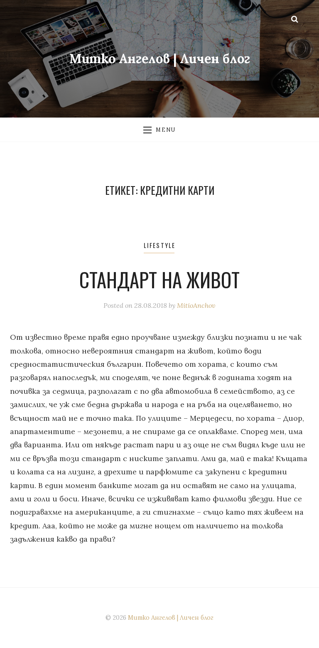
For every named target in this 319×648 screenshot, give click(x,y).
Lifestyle (159, 245)
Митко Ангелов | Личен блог (159, 58)
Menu (165, 129)
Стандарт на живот (159, 279)
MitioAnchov (196, 305)
